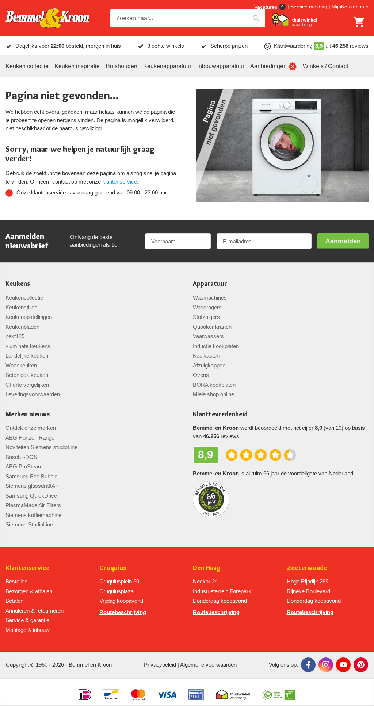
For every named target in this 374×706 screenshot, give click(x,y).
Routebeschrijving (122, 612)
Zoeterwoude (307, 568)
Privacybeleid (160, 664)
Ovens (201, 375)
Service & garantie (27, 620)
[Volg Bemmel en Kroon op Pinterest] (361, 664)
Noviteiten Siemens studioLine (41, 447)
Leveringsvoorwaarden (32, 394)
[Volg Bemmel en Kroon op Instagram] (325, 664)
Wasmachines (210, 297)
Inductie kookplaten (216, 346)
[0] (359, 22)
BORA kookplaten (214, 385)
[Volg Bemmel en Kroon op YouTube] (343, 664)
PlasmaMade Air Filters (33, 505)
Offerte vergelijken (27, 385)
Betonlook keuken (26, 375)
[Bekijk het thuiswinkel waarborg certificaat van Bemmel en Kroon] (294, 20)
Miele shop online (213, 394)
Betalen (14, 601)
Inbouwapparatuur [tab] (220, 66)
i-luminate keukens (27, 346)
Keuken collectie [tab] (27, 66)
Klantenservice (27, 568)
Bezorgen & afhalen (28, 591)
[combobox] (187, 18)
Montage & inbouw (27, 630)
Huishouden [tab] (121, 66)
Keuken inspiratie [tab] (77, 66)
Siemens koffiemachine (33, 515)
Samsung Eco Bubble (31, 476)
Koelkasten (206, 355)
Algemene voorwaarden (208, 664)
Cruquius (112, 568)
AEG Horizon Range (29, 438)
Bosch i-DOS (21, 457)
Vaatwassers (208, 336)
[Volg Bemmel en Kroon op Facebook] (308, 664)
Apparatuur (210, 284)
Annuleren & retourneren (34, 610)
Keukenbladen (22, 327)
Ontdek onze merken (30, 428)
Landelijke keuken (26, 355)
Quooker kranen (212, 327)
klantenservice (119, 181)
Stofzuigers (206, 317)
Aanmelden (343, 241)
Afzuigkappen (209, 365)
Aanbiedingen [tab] (268, 66)
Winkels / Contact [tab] (325, 66)
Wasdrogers (207, 307)
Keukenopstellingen (28, 317)
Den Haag (207, 568)
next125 (14, 336)
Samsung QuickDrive (31, 496)
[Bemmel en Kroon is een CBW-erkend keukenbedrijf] (279, 692)
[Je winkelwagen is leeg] (359, 22)
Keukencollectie (24, 297)
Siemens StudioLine (29, 524)
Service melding (308, 6)
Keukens (17, 284)
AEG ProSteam (24, 466)
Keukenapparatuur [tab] (167, 66)
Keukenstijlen (21, 307)
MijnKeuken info (350, 6)
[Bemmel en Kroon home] (47, 18)
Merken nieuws (27, 414)
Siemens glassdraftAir (31, 486)
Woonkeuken (21, 365)
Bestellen (16, 581)
